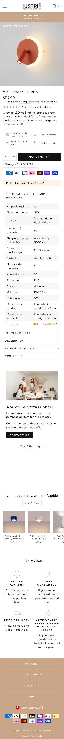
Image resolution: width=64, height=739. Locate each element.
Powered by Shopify (32, 736)
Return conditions (19, 348)
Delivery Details (18, 332)
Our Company (31, 685)
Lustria (7, 25)
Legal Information (31, 674)
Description (14, 340)
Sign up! (31, 696)
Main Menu (31, 663)
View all (32, 503)
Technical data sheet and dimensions (25, 196)
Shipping (26, 101)
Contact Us (14, 356)
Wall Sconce (20, 25)
